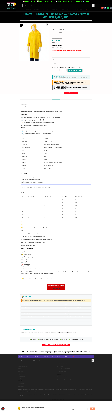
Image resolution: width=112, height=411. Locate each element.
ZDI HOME (28, 10)
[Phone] (111, 8)
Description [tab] (56, 98)
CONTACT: (20, 381)
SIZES (54, 56)
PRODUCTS (36, 10)
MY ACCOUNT (78, 10)
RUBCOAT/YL (56, 288)
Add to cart (75, 71)
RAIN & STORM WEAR (80, 31)
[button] (47, 24)
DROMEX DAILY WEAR (63, 31)
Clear (55, 63)
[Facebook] (105, 8)
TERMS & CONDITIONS (67, 10)
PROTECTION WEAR (72, 31)
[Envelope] (102, 8)
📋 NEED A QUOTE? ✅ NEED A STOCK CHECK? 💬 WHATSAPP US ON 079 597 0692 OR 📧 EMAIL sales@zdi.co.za (56, 2)
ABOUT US (45, 10)
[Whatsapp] (108, 8)
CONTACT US (55, 10)
